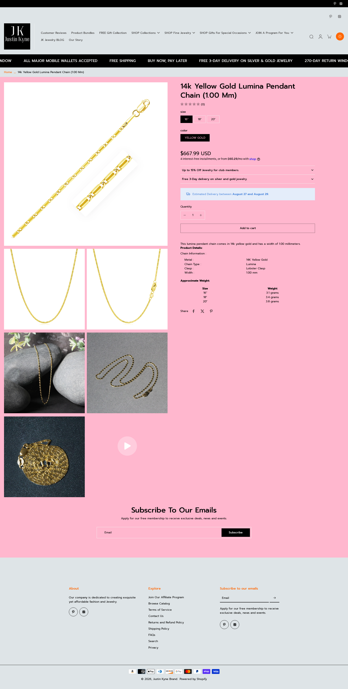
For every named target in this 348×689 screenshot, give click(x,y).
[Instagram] (341, 3)
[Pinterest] (335, 3)
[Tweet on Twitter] (202, 311)
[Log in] (320, 36)
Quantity (186, 207)
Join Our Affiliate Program (166, 597)
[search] (311, 36)
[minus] (185, 215)
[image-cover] (127, 446)
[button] (247, 228)
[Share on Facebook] (193, 311)
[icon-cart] (329, 36)
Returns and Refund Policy (166, 622)
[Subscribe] (274, 598)
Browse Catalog (159, 603)
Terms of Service (160, 610)
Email (108, 532)
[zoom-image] (86, 164)
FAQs (151, 635)
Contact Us (156, 616)
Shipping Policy (158, 629)
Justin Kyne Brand (165, 679)
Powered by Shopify (193, 679)
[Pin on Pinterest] (211, 311)
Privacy (153, 648)
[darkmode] (340, 36)
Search (153, 641)
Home (8, 72)
